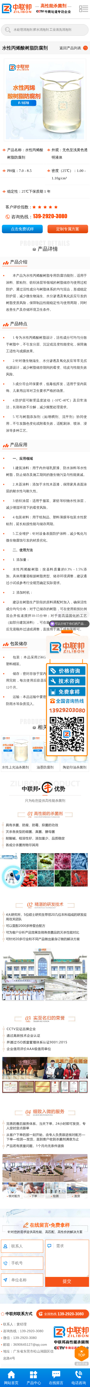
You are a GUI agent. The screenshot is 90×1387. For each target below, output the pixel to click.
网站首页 (11, 1383)
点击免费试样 (22, 229)
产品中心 (34, 1383)
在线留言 (56, 1383)
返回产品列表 (70, 48)
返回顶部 (81, 1356)
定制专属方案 (67, 229)
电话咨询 (79, 1383)
